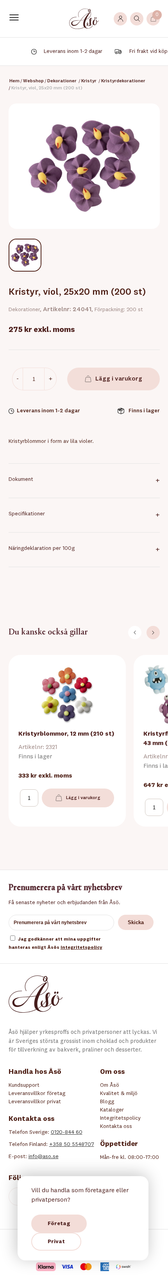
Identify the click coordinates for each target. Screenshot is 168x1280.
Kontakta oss (116, 1126)
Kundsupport (24, 1085)
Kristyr (89, 81)
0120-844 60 (66, 1132)
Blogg (107, 1101)
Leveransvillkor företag (37, 1093)
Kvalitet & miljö (119, 1093)
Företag (59, 1223)
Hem (14, 81)
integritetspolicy (81, 947)
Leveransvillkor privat (35, 1101)
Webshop (33, 81)
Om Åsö (109, 1085)
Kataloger (112, 1110)
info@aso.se (44, 1156)
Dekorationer (62, 81)
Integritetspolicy (120, 1118)
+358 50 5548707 (71, 1144)
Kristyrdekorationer (123, 81)
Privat (56, 1241)
